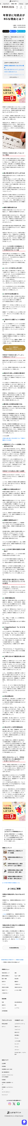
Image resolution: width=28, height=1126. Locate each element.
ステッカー (17, 1049)
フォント (4, 1008)
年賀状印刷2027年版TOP (7, 959)
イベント (4, 984)
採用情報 (4, 1066)
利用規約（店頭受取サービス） (7, 1083)
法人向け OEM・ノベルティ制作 (20, 1053)
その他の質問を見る (14, 948)
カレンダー (17, 1044)
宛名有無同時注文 (18, 1002)
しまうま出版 (17, 1041)
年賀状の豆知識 (19, 959)
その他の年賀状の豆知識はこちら (12, 882)
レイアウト (17, 1008)
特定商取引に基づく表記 (7, 1069)
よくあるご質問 (18, 990)
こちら (4, 914)
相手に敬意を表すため (11, 72)
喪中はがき (17, 1032)
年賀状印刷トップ (5, 972)
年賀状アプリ (4, 990)
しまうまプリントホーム (20, 1023)
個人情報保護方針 (5, 1072)
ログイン (4, 1026)
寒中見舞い (17, 1035)
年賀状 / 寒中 (14, 3)
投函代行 (4, 981)
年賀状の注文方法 (18, 987)
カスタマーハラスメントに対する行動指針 (7, 1075)
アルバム (21, 3)
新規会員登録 (4, 1023)
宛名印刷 (16, 978)
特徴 (3, 1002)
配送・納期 (4, 978)
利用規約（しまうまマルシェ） (7, 1088)
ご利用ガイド (17, 984)
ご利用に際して (5, 993)
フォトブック (6, 3)
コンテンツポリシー (6, 1092)
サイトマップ (4, 1094)
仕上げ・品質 (17, 975)
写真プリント (17, 1026)
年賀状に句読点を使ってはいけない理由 (14, 66)
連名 (15, 1005)
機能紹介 (16, 981)
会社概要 (4, 1063)
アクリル (16, 1046)
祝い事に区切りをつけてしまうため (14, 69)
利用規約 (4, 1079)
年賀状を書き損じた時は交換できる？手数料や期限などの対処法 (13, 439)
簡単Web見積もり (5, 975)
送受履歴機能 (4, 1010)
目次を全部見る (13, 77)
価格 (15, 972)
